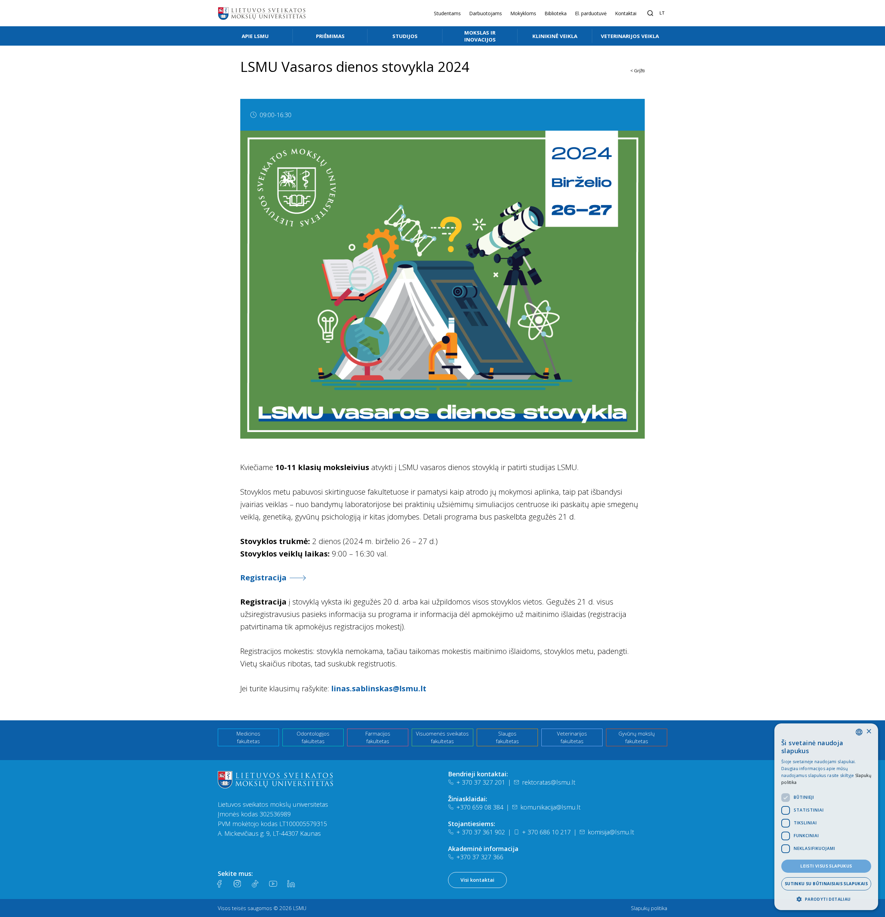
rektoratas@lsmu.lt (548, 782)
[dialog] (826, 816)
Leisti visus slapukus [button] (826, 866)
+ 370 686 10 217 (546, 832)
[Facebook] (219, 884)
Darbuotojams (485, 13)
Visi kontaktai (477, 880)
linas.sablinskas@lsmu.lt (378, 688)
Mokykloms (523, 13)
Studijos (405, 35)
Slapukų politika (649, 908)
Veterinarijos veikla (630, 35)
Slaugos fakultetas (507, 737)
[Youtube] (273, 884)
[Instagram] (237, 884)
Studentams (447, 13)
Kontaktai (625, 13)
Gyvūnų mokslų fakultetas (636, 737)
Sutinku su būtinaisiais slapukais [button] (826, 884)
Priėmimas (330, 35)
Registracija (263, 577)
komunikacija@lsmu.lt (550, 807)
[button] (826, 899)
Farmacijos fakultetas (377, 737)
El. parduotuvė (591, 13)
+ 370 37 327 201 (480, 782)
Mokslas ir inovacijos (480, 36)
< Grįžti (637, 70)
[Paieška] (650, 13)
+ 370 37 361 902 (480, 832)
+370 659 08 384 (479, 807)
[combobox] (859, 732)
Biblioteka (555, 13)
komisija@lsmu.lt (611, 832)
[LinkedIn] (291, 884)
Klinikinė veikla (554, 35)
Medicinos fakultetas (248, 737)
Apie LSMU (255, 35)
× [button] (868, 731)
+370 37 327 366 (479, 857)
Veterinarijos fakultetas (572, 737)
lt (662, 13)
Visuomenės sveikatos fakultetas (442, 737)
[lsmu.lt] (261, 13)
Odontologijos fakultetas (313, 737)
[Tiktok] (255, 884)
